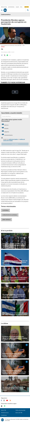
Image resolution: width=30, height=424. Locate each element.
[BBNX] (2, 419)
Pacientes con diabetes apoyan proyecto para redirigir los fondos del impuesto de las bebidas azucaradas (14, 355)
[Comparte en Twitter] (4, 55)
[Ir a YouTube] (7, 400)
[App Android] (5, 406)
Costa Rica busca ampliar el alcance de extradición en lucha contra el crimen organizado (14, 262)
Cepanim (17, 6)
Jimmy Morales (6, 219)
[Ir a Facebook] (1, 400)
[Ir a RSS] (10, 400)
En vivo (27, 6)
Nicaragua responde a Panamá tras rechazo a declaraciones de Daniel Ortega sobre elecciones (13, 296)
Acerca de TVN (19, 412)
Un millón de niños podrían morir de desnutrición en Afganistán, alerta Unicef (13, 388)
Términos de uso (5, 412)
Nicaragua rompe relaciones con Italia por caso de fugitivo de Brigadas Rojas (14, 313)
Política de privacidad (20, 410)
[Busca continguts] (27, 10)
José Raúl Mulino (11, 6)
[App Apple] (2, 406)
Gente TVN (3, 410)
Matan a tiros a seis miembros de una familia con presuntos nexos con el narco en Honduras (14, 245)
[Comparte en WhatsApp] (7, 55)
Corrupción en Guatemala (9, 215)
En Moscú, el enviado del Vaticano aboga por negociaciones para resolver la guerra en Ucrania (14, 338)
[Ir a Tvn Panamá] (14, 10)
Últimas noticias (4, 6)
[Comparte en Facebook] (1, 55)
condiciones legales (13, 139)
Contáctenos (4, 415)
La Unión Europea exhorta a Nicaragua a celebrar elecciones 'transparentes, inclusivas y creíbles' (14, 279)
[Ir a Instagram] (4, 400)
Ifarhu (21, 6)
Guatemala (5, 210)
